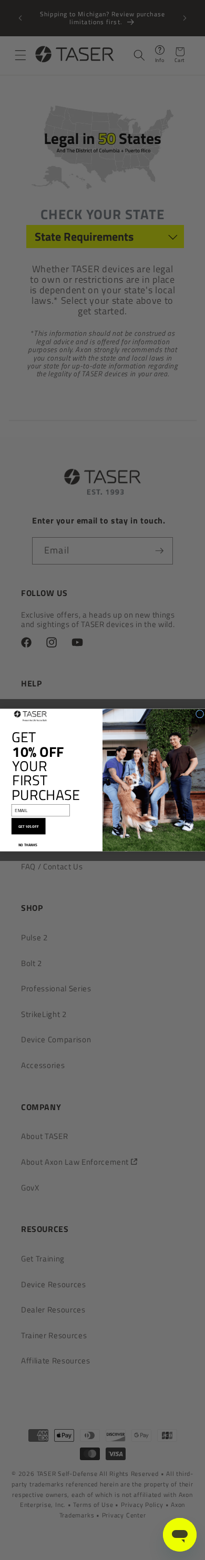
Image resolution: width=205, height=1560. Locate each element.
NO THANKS (27, 844)
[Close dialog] (199, 713)
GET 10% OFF (28, 826)
